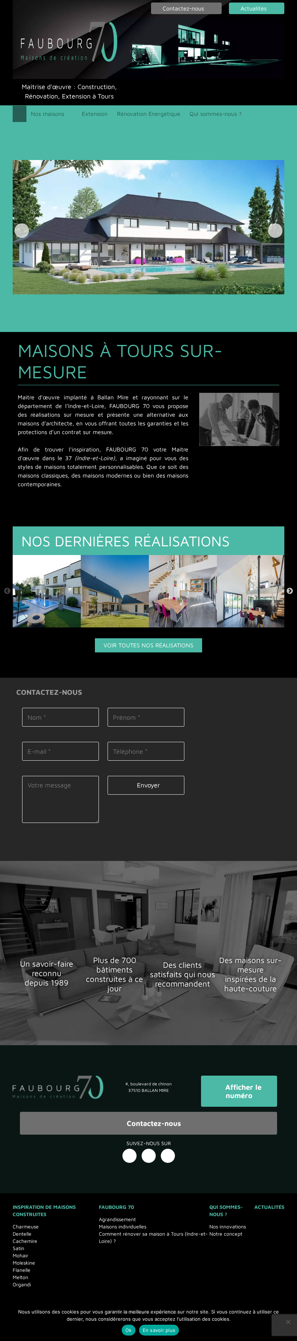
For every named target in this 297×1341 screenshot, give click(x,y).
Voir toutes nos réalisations (148, 645)
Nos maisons (47, 113)
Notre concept (225, 1234)
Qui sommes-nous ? (215, 113)
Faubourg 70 (116, 1207)
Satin (18, 1248)
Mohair (20, 1255)
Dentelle (22, 1234)
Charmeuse (26, 1226)
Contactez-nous (153, 1123)
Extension (95, 113)
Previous (21, 230)
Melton (20, 1277)
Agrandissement (117, 1219)
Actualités (269, 1207)
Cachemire (25, 1241)
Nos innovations (227, 1226)
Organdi (22, 1284)
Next (275, 230)
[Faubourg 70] (47, 591)
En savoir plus (159, 1330)
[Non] (288, 1321)
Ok (128, 1330)
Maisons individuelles (122, 1226)
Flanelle (21, 1270)
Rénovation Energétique (148, 113)
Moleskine (24, 1263)
